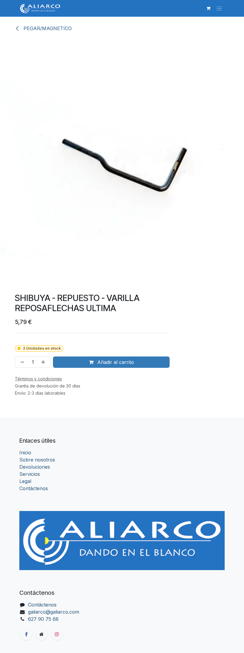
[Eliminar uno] (21, 362)
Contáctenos (33, 488)
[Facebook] (26, 634)
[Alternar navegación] (219, 8)
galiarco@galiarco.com (53, 612)
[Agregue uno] (44, 362)
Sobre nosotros (37, 460)
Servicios (29, 474)
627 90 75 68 (43, 619)
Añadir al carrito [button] (115, 362)
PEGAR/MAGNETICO (47, 28)
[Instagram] (57, 634)
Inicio (25, 453)
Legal (25, 481)
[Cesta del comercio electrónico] (208, 8)
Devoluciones (34, 467)
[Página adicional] (42, 634)
